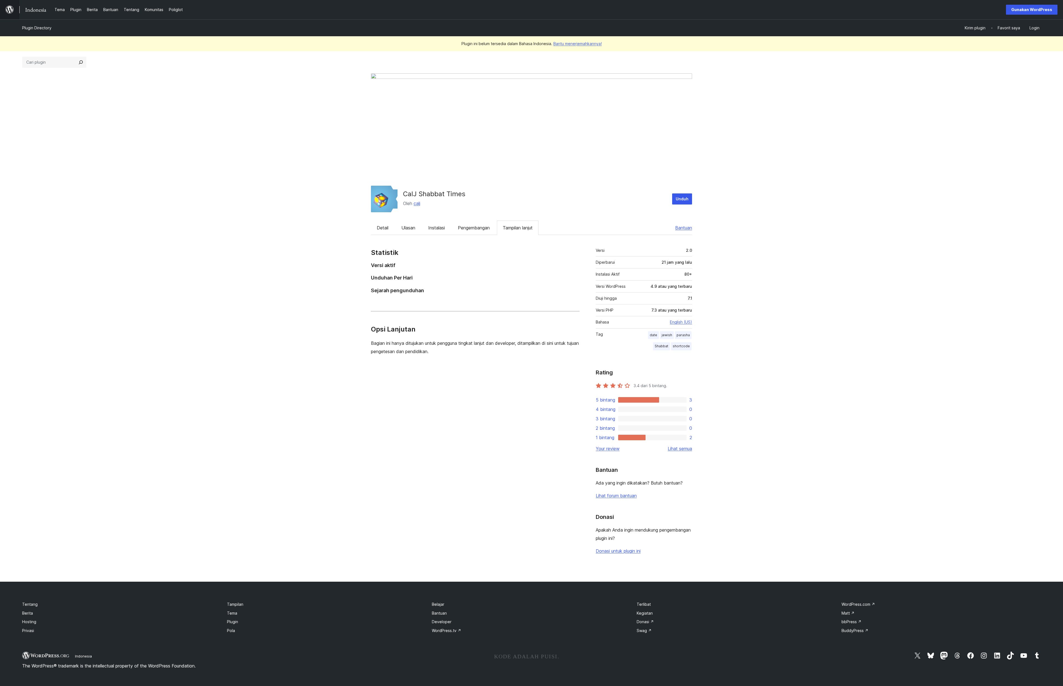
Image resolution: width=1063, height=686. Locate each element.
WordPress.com (858, 604)
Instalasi (436, 228)
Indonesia (83, 656)
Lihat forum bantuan (616, 495)
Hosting (29, 621)
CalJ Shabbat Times (434, 194)
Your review (608, 448)
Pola (231, 630)
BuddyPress (855, 630)
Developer (441, 621)
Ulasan (408, 228)
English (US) (681, 322)
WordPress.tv (446, 630)
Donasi (645, 621)
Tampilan (235, 604)
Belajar (438, 604)
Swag (644, 630)
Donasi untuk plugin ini (618, 551)
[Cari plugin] (80, 62)
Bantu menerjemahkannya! (577, 43)
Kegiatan (645, 613)
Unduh (682, 198)
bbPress (851, 621)
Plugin (232, 621)
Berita (27, 613)
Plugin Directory (36, 27)
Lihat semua (680, 448)
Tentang (30, 604)
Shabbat (661, 346)
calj (417, 203)
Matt (848, 613)
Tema (232, 613)
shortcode (681, 346)
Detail (382, 228)
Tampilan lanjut (518, 228)
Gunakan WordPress (1031, 9)
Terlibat (644, 604)
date (653, 335)
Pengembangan (474, 228)
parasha (683, 335)
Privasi (28, 630)
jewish (667, 335)
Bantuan (683, 228)
